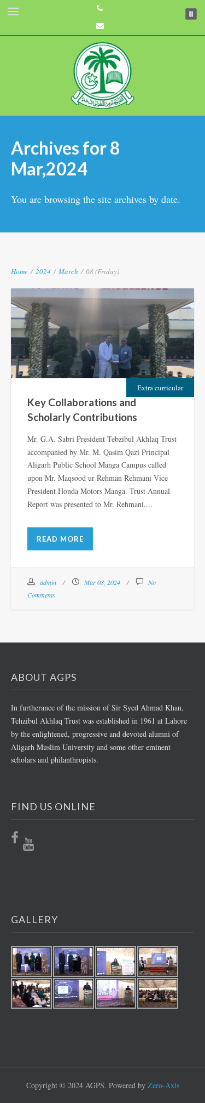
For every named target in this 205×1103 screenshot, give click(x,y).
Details (131, 363)
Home (19, 271)
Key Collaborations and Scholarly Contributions (102, 328)
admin (48, 582)
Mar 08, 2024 (102, 582)
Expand (74, 363)
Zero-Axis (163, 1085)
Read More (60, 539)
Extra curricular (160, 388)
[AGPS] (103, 75)
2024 (43, 271)
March (68, 271)
